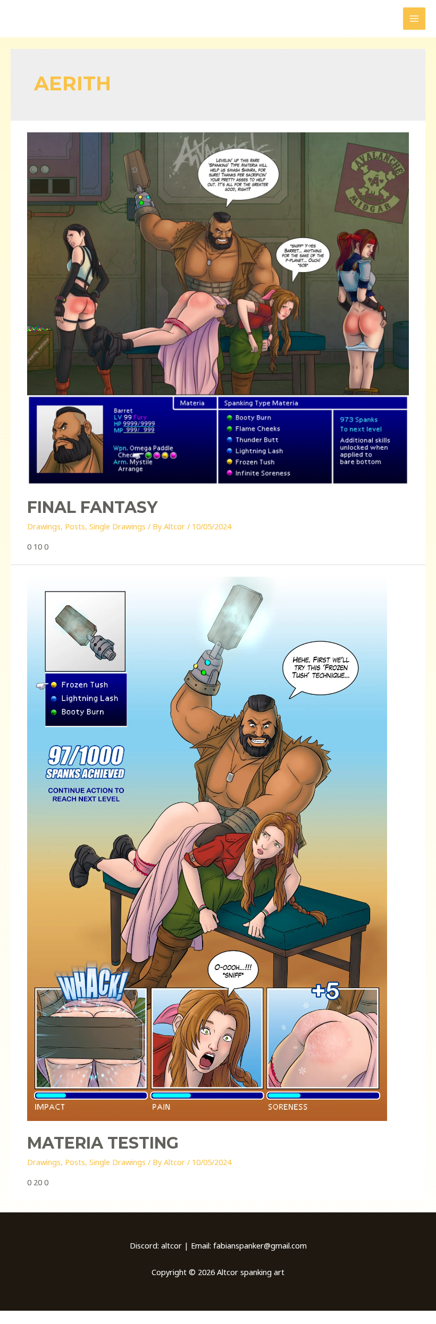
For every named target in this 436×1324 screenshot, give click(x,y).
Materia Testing (103, 1143)
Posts (75, 526)
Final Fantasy (92, 507)
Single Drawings (117, 526)
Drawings (44, 526)
